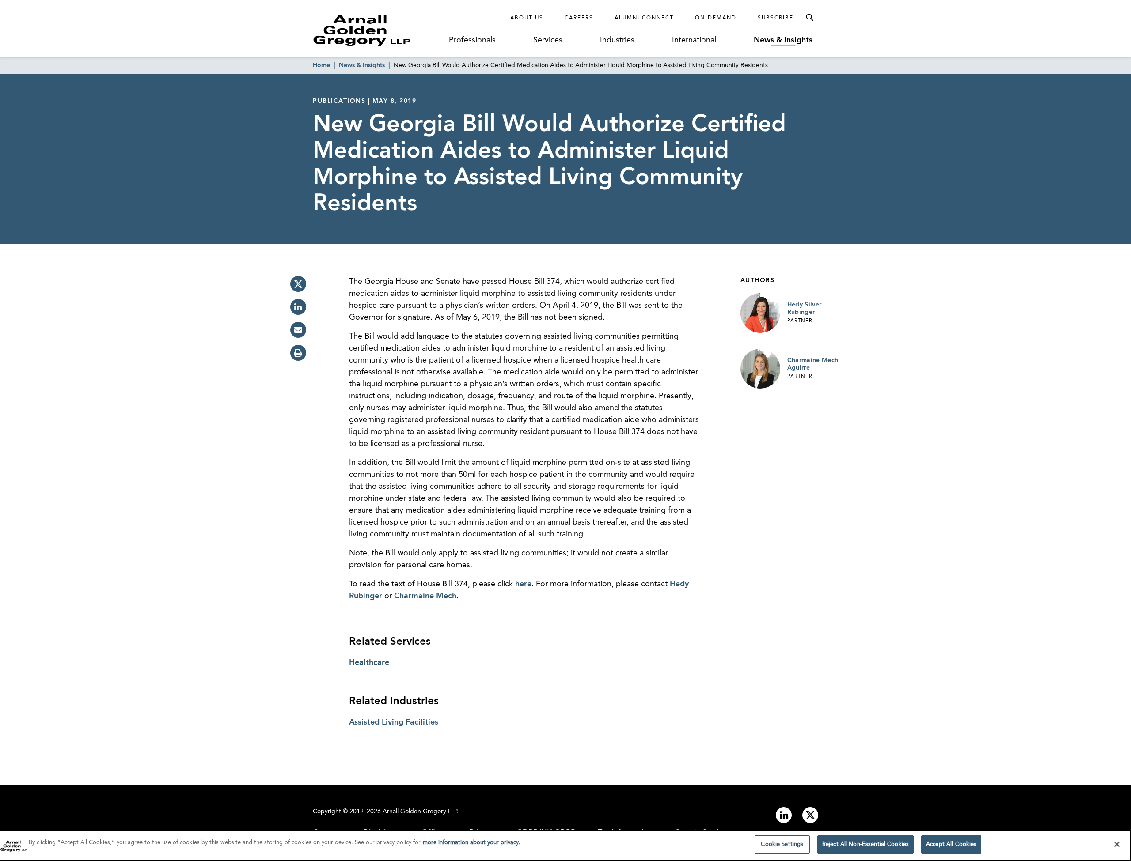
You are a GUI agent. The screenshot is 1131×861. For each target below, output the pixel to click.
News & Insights (783, 40)
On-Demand (715, 18)
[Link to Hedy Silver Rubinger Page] (760, 313)
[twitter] (298, 284)
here (523, 584)
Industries (617, 40)
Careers (579, 18)
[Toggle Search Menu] (809, 17)
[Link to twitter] (810, 815)
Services (547, 40)
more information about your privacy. (471, 843)
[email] (298, 330)
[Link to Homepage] (378, 30)
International (694, 40)
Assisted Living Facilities (393, 722)
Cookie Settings (782, 844)
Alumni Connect (644, 18)
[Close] (1117, 844)
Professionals (472, 40)
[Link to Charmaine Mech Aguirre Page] (760, 369)
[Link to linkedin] (784, 815)
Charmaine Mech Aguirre (813, 364)
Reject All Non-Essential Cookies (865, 844)
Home (321, 65)
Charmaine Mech (425, 596)
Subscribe (775, 18)
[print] (298, 353)
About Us (526, 18)
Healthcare (369, 663)
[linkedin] (298, 307)
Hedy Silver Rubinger (804, 309)
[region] (565, 845)
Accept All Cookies (951, 844)
